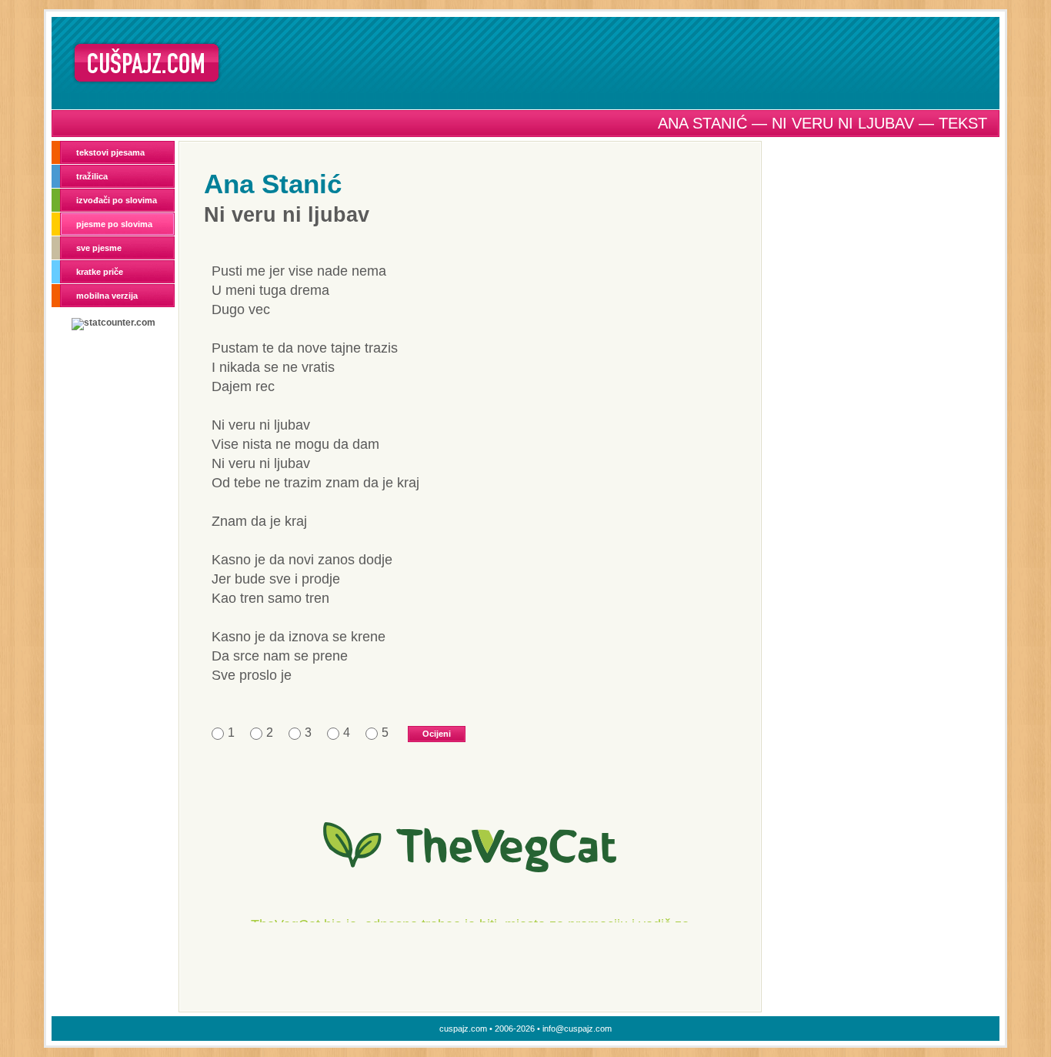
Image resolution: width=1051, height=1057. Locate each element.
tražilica (92, 176)
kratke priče (99, 271)
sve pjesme (99, 248)
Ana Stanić (273, 184)
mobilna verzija (107, 295)
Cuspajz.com (147, 63)
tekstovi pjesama (110, 152)
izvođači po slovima (116, 200)
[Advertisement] (615, 62)
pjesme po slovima (114, 224)
